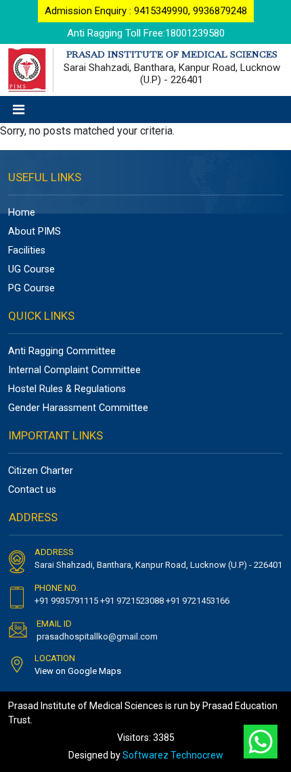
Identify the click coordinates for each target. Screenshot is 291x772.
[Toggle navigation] (18, 109)
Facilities (26, 250)
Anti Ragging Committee (62, 351)
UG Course (31, 269)
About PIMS (34, 231)
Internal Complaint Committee (74, 370)
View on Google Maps (78, 671)
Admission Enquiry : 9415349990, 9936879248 (146, 11)
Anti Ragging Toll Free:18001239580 (146, 33)
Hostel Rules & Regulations (67, 389)
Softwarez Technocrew (172, 755)
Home (21, 212)
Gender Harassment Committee (78, 408)
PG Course (31, 288)
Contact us (32, 490)
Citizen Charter (40, 471)
